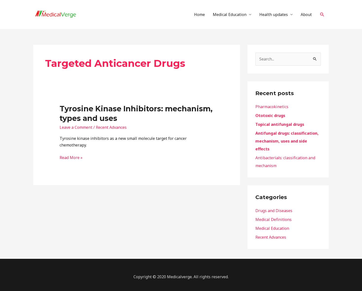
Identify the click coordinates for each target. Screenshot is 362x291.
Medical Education (230, 14)
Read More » (71, 157)
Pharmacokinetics (271, 106)
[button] (322, 14)
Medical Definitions (273, 219)
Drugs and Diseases (273, 210)
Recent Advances (111, 127)
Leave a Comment (76, 127)
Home (199, 14)
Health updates (273, 14)
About (306, 14)
